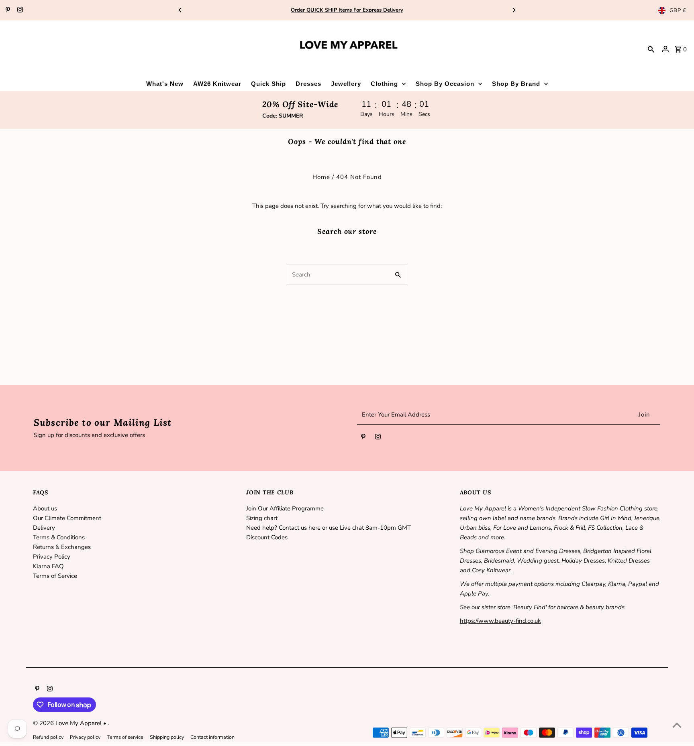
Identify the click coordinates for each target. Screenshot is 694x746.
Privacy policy (85, 737)
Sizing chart (262, 518)
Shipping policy (167, 737)
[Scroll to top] (677, 725)
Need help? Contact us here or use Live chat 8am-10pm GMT (328, 528)
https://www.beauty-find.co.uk (500, 621)
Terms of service (125, 737)
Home (321, 177)
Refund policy (48, 737)
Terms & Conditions (59, 537)
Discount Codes (267, 537)
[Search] (651, 49)
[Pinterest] (7, 10)
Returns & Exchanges (62, 547)
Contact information (212, 737)
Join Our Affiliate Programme (285, 508)
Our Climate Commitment (67, 518)
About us (45, 508)
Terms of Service (55, 576)
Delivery (44, 528)
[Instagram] (19, 10)
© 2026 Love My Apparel (68, 723)
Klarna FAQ (48, 566)
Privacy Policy (51, 557)
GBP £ (678, 10)
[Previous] (180, 10)
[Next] (514, 10)
